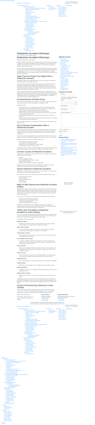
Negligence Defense (30, 26)
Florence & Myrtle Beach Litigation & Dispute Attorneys (35, 21)
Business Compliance (30, 12)
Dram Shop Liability (65, 68)
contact (45, 291)
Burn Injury (63, 63)
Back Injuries (63, 59)
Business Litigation (30, 24)
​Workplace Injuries (65, 88)
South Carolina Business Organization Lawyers (35, 8)
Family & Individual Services (29, 29)
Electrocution (64, 69)
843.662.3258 (45, 299)
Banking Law (28, 13)
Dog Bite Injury (64, 67)
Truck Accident (64, 85)
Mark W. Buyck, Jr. (62, 6)
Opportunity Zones (30, 50)
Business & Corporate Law (29, 6)
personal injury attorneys (31, 71)
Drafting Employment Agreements (33, 17)
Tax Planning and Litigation (34, 32)
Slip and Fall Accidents (31, 43)
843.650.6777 (61, 299)
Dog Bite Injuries (29, 38)
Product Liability (29, 41)
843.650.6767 (61, 300)
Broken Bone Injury (65, 61)
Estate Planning (29, 30)
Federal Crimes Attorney (29, 34)
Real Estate (26, 49)
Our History (51, 9)
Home (20, 5)
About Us (49, 5)
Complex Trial (29, 28)
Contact (70, 5)
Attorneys (59, 5)
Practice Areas (25, 5)
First (76, 102)
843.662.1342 (45, 300)
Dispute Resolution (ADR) (31, 22)
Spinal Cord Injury (29, 47)
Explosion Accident (65, 71)
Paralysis (63, 77)
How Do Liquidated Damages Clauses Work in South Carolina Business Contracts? (69, 141)
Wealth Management (32, 33)
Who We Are (51, 6)
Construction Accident (65, 65)
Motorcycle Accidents (30, 40)
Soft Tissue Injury (64, 82)
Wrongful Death (29, 46)
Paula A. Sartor (62, 13)
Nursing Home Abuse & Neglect (67, 76)
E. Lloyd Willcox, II (62, 10)
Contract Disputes (30, 25)
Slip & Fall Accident (65, 81)
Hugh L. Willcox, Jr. (63, 8)
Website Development (26, 298)
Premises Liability (29, 42)
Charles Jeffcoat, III (63, 16)
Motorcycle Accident (65, 74)
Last (76, 103)
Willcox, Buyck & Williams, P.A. (23, 291)
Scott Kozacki (62, 12)
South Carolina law (21, 214)
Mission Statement (53, 8)
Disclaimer (19, 298)
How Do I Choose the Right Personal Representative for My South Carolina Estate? (69, 154)
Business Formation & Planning (32, 9)
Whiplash (63, 86)
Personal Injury (27, 36)
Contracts (28, 14)
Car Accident (29, 37)
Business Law (29, 10)
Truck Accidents (29, 45)
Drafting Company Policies (31, 16)
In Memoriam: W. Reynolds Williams (7, 0)
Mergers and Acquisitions (31, 20)
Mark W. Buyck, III (62, 9)
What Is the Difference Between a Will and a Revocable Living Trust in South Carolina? (69, 145)
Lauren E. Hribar (62, 14)
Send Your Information (64, 129)
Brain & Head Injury (65, 60)
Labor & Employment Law (31, 18)
